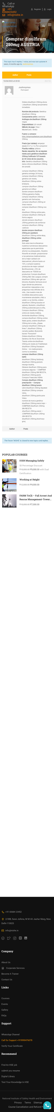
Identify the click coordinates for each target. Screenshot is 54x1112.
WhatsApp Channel (10, 1034)
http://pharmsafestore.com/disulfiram (37, 137)
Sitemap (38, 1102)
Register (37, 9)
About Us (5, 962)
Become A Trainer (10, 974)
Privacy (18, 1102)
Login (49, 9)
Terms (27, 1102)
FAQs (3, 1015)
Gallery (4, 1010)
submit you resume (10, 1070)
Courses (5, 998)
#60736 (48, 81)
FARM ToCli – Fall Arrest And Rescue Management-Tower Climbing (35, 499)
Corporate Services (15, 968)
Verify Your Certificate (12, 1046)
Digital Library (8, 1076)
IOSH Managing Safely (31, 460)
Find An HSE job (9, 1065)
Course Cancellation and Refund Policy (28, 1107)
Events (4, 1004)
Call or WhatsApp (8, 5)
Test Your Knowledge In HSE (15, 1082)
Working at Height (29, 479)
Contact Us (6, 979)
